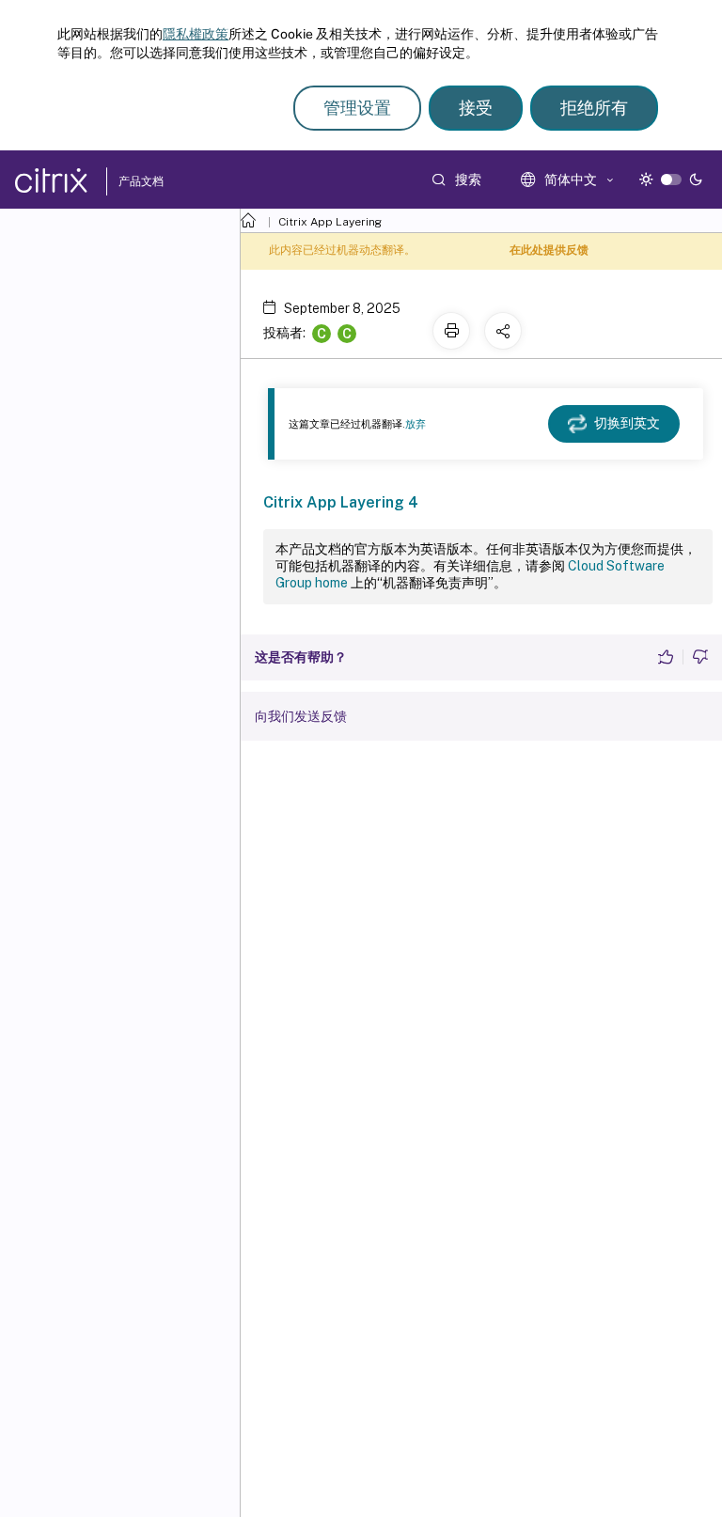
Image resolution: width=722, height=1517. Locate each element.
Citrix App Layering (330, 221)
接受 (476, 107)
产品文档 (141, 181)
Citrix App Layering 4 (340, 502)
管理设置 (357, 107)
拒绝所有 (594, 107)
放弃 (415, 423)
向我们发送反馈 (301, 716)
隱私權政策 (195, 33)
